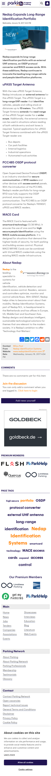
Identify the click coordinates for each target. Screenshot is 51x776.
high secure (12, 501)
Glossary (7, 679)
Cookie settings (26, 769)
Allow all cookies (25, 762)
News (6, 617)
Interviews (29, 617)
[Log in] (47, 3)
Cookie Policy (10, 722)
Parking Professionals (14, 666)
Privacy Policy (10, 718)
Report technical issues (15, 705)
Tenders (7, 626)
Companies (9, 630)
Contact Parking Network (16, 696)
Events (6, 639)
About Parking (10, 657)
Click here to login (27, 391)
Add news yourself (26, 401)
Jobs (5, 621)
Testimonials (9, 674)
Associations (10, 634)
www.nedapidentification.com (27, 351)
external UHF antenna (26, 515)
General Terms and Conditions (19, 709)
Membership (9, 670)
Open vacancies (11, 701)
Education (29, 621)
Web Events (30, 634)
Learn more (9, 754)
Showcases (30, 612)
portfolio (27, 500)
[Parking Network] (15, 3)
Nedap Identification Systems (27, 349)
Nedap (6, 269)
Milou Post (18, 346)
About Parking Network (15, 661)
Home (6, 612)
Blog (26, 625)
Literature (29, 630)
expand (24, 558)
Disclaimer (8, 714)
